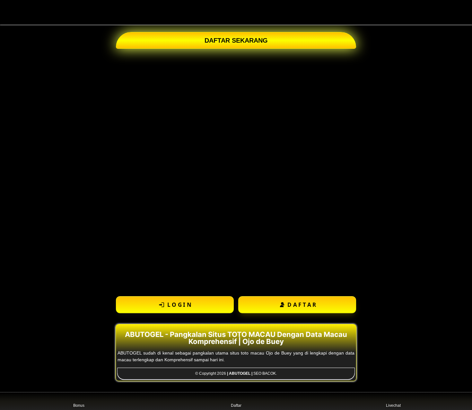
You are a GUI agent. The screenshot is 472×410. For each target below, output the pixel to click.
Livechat (393, 405)
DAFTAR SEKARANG (236, 40)
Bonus (78, 405)
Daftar (236, 405)
